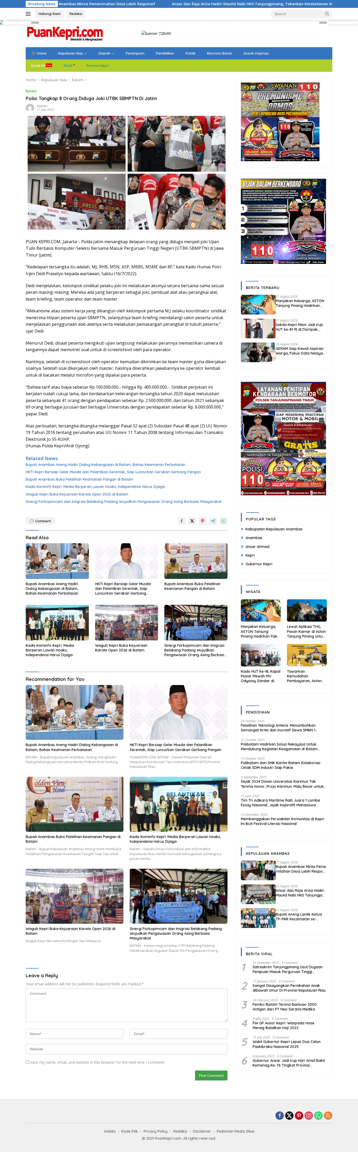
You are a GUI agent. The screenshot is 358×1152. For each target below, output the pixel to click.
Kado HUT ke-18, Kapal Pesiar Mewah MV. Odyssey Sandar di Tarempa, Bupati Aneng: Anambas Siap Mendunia (260, 676)
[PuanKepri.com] (65, 33)
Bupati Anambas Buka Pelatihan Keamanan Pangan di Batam (79, 479)
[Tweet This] (192, 521)
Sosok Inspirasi (256, 53)
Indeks (110, 1131)
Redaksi (75, 14)
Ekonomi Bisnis (219, 53)
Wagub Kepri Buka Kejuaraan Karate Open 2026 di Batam (77, 494)
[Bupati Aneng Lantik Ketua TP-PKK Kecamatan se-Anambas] (258, 918)
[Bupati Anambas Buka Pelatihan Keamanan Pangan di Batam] (195, 561)
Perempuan (135, 53)
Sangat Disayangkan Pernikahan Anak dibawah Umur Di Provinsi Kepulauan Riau (289, 988)
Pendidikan (165, 53)
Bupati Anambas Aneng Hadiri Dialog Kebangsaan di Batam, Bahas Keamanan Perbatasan (105, 464)
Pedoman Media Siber (236, 1131)
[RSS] (328, 1116)
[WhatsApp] (318, 1116)
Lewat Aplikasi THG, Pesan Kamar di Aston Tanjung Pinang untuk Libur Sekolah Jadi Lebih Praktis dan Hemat (306, 631)
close (35, 22)
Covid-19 (38, 65)
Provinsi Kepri (97, 65)
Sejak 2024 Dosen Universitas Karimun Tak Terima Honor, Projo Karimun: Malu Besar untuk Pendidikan (282, 784)
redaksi (42, 106)
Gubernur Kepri (259, 564)
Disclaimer (202, 1131)
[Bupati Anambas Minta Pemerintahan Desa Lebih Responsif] (258, 870)
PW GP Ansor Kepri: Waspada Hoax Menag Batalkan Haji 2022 (283, 1025)
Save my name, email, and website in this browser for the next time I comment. (97, 1062)
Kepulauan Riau (70, 53)
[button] (327, 13)
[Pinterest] (299, 1116)
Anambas (254, 537)
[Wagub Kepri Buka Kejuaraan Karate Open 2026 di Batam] (126, 622)
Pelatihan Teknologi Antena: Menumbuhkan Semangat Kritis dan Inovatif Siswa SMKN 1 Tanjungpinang (278, 727)
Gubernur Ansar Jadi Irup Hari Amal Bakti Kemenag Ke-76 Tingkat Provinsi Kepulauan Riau (289, 1063)
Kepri (250, 555)
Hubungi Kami (50, 14)
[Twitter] (289, 1116)
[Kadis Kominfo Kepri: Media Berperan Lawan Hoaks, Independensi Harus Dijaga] (57, 622)
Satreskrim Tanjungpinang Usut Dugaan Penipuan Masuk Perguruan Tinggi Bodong (288, 969)
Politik (191, 53)
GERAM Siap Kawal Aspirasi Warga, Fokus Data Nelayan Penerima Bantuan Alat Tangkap (300, 351)
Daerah (104, 53)
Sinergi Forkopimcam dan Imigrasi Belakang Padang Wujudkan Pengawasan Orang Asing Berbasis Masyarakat (123, 501)
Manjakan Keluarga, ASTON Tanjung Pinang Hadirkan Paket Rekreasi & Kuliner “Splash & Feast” (300, 303)
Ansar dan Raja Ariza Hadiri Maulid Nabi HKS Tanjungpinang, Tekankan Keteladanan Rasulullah (199, 4)
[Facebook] (279, 1116)
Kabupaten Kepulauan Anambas (274, 529)
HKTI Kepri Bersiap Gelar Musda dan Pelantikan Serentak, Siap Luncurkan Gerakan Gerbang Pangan (113, 472)
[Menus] (29, 13)
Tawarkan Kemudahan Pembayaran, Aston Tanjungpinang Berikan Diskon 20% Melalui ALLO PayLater (306, 676)
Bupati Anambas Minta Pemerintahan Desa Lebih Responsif (301, 869)
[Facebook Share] (182, 521)
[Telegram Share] (213, 521)
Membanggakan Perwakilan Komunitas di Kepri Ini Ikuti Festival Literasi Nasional (282, 821)
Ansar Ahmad (257, 546)
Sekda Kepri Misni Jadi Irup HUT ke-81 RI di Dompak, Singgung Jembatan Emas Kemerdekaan (299, 327)
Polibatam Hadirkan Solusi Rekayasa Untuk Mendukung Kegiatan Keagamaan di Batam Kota (279, 746)
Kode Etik (129, 1131)
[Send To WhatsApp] (223, 521)
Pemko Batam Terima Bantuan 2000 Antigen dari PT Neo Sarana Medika (285, 1007)
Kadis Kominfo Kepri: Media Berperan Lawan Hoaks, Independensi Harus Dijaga (95, 486)
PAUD (68, 65)
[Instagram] (309, 1116)
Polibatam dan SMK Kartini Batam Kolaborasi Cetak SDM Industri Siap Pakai (280, 765)
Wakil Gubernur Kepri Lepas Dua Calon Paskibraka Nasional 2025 (287, 1044)
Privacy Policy (155, 1131)
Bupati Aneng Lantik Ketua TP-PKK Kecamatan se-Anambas (299, 916)
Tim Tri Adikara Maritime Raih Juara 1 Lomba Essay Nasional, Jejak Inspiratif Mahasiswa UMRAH (280, 802)
